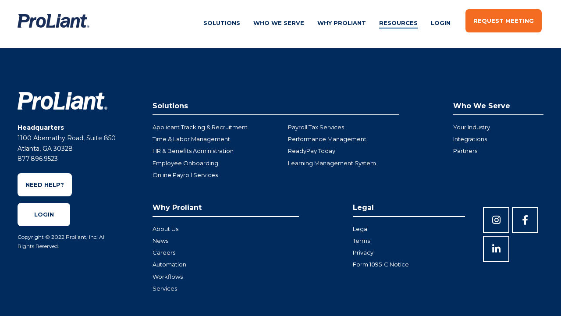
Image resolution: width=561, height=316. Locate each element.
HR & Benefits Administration (193, 150)
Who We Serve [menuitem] (278, 22)
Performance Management (327, 138)
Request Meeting (503, 20)
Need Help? (44, 184)
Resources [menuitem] (398, 22)
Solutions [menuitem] (221, 22)
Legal (361, 228)
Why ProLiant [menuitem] (341, 22)
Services (165, 288)
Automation (169, 264)
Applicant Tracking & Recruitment (200, 127)
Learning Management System (332, 163)
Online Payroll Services (185, 174)
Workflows (168, 276)
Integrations (470, 138)
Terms (361, 240)
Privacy (363, 252)
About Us (165, 228)
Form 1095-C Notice (381, 264)
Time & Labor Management (191, 138)
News (160, 240)
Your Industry (471, 127)
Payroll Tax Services (316, 127)
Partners (465, 150)
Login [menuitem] (441, 22)
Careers (164, 252)
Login (44, 214)
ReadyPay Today (311, 150)
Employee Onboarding (185, 163)
